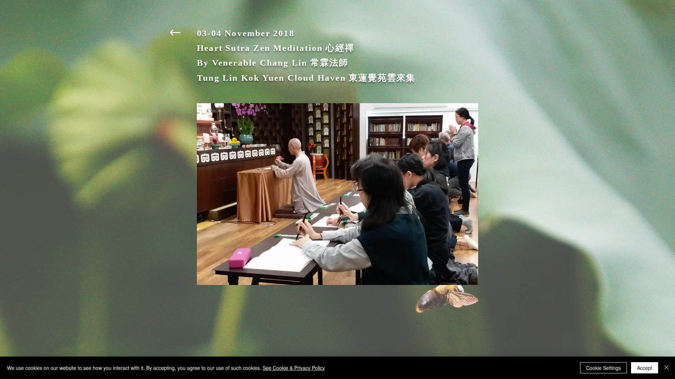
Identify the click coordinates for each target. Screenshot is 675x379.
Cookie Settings (603, 367)
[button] (337, 194)
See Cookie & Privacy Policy (294, 367)
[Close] (666, 367)
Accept (644, 367)
